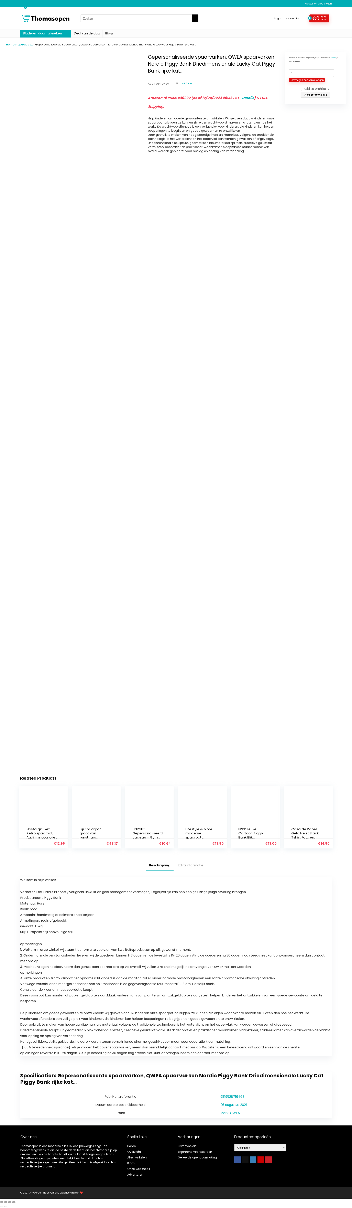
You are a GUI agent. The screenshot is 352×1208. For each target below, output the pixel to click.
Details (248, 97)
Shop (17, 44)
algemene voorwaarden (195, 1152)
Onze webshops (138, 1169)
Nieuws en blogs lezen (318, 3)
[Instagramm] (253, 1159)
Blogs (109, 33)
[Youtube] (260, 1159)
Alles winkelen (137, 1157)
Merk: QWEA (230, 1113)
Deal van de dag (87, 33)
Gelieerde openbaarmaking (197, 1157)
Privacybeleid (187, 1146)
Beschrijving (159, 865)
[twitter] (245, 1159)
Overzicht (134, 1152)
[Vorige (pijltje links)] (1, 1206)
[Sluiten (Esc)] (13, 1202)
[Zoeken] (195, 18)
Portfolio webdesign (62, 1192)
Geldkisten (28, 44)
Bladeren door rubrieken (42, 33)
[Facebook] (237, 1159)
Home (10, 44)
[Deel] (9, 1202)
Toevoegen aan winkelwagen (307, 80)
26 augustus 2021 (233, 1104)
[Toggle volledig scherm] (5, 1202)
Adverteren (135, 1175)
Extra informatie (190, 865)
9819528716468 (232, 1096)
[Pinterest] (268, 1159)
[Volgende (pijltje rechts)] (5, 1206)
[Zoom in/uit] (1, 1202)
